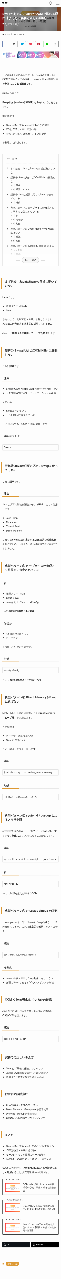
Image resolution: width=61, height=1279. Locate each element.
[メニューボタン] (57, 3)
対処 (18, 223)
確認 (18, 236)
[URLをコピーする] (55, 44)
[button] (5, 44)
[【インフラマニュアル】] (4, 3)
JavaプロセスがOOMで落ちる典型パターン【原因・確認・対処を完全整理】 (39, 1227)
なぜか (19, 219)
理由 (18, 185)
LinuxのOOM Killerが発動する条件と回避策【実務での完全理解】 (39, 1207)
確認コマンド (22, 189)
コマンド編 (12, 23)
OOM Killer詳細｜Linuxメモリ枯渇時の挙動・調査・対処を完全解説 (39, 1187)
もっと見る (30, 260)
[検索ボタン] (50, 3)
